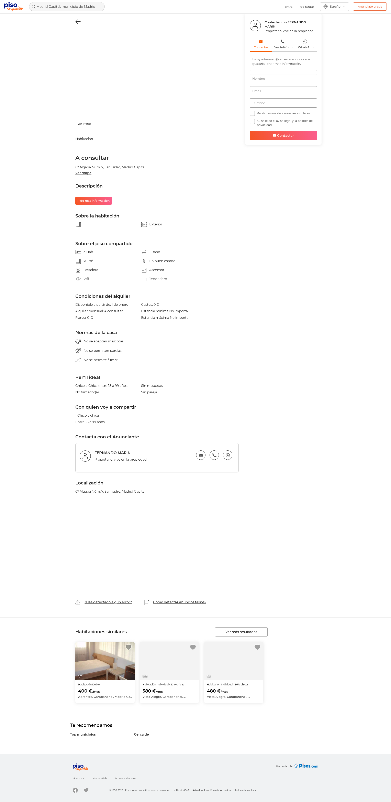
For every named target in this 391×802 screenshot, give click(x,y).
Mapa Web (100, 778)
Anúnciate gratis (370, 6)
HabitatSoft (183, 790)
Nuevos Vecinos (125, 778)
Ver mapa (83, 173)
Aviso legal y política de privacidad (212, 790)
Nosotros (78, 778)
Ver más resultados (241, 632)
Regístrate (306, 7)
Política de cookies (245, 790)
